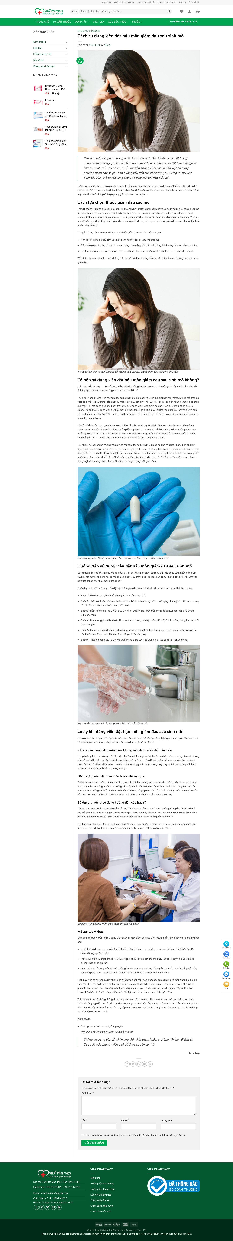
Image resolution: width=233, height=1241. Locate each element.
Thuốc (136, 21)
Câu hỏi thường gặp (100, 1194)
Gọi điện (226, 968)
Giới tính (37, 48)
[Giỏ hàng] (198, 11)
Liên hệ (182, 2)
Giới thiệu (106, 2)
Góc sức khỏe (117, 21)
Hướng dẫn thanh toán (124, 2)
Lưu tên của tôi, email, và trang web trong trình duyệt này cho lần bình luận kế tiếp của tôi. (135, 1135)
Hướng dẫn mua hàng (101, 1183)
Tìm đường (226, 948)
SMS (226, 988)
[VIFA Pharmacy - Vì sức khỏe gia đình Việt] (49, 11)
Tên (84, 1120)
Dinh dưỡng (39, 42)
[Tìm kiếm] (169, 11)
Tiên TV (107, 45)
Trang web (167, 1120)
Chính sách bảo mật (167, 2)
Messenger (226, 978)
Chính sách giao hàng (101, 1206)
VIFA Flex (98, 21)
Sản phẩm (80, 21)
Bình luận (87, 1093)
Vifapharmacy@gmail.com (54, 1193)
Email (125, 1120)
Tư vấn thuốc (62, 21)
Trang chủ (42, 21)
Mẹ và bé (38, 60)
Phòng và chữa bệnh (44, 66)
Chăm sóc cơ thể (42, 54)
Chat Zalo (226, 958)
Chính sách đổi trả (146, 2)
